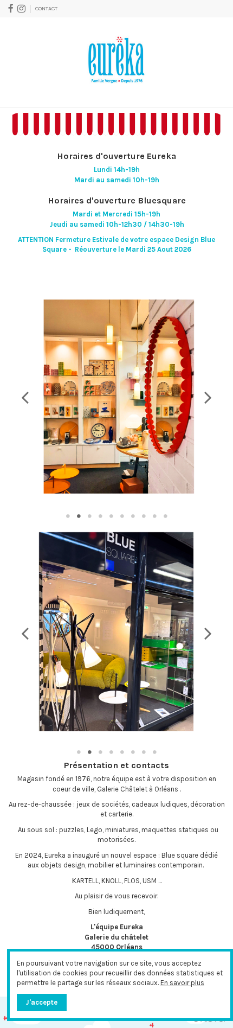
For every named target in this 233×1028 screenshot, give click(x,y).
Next (208, 398)
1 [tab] (67, 515)
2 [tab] (78, 515)
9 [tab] (154, 515)
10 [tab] (165, 515)
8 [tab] (143, 515)
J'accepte (41, 1002)
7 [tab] (132, 515)
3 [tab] (89, 515)
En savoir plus (182, 983)
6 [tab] (121, 515)
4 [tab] (100, 515)
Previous (25, 398)
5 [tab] (111, 515)
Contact (46, 8)
